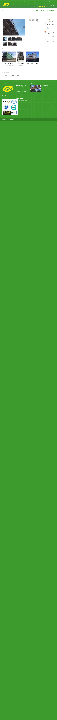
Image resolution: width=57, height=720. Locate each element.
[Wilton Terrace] (39, 87)
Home (3, 10)
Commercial (13, 14)
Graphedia (22, 119)
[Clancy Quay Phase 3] (31, 87)
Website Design (16, 119)
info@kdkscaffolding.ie (6, 93)
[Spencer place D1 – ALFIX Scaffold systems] (39, 90)
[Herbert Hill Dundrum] (31, 90)
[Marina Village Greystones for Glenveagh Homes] (35, 87)
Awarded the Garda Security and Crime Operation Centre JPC (50, 23)
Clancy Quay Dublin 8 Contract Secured (21, 101)
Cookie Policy (45, 85)
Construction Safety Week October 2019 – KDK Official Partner (50, 33)
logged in (9, 75)
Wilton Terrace (20, 63)
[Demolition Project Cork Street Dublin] (35, 90)
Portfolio (7, 10)
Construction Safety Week (50, 39)
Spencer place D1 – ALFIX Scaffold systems (32, 64)
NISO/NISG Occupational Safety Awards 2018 (20, 97)
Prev (4, 27)
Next (24, 27)
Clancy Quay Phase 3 (9, 63)
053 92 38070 (4, 95)
